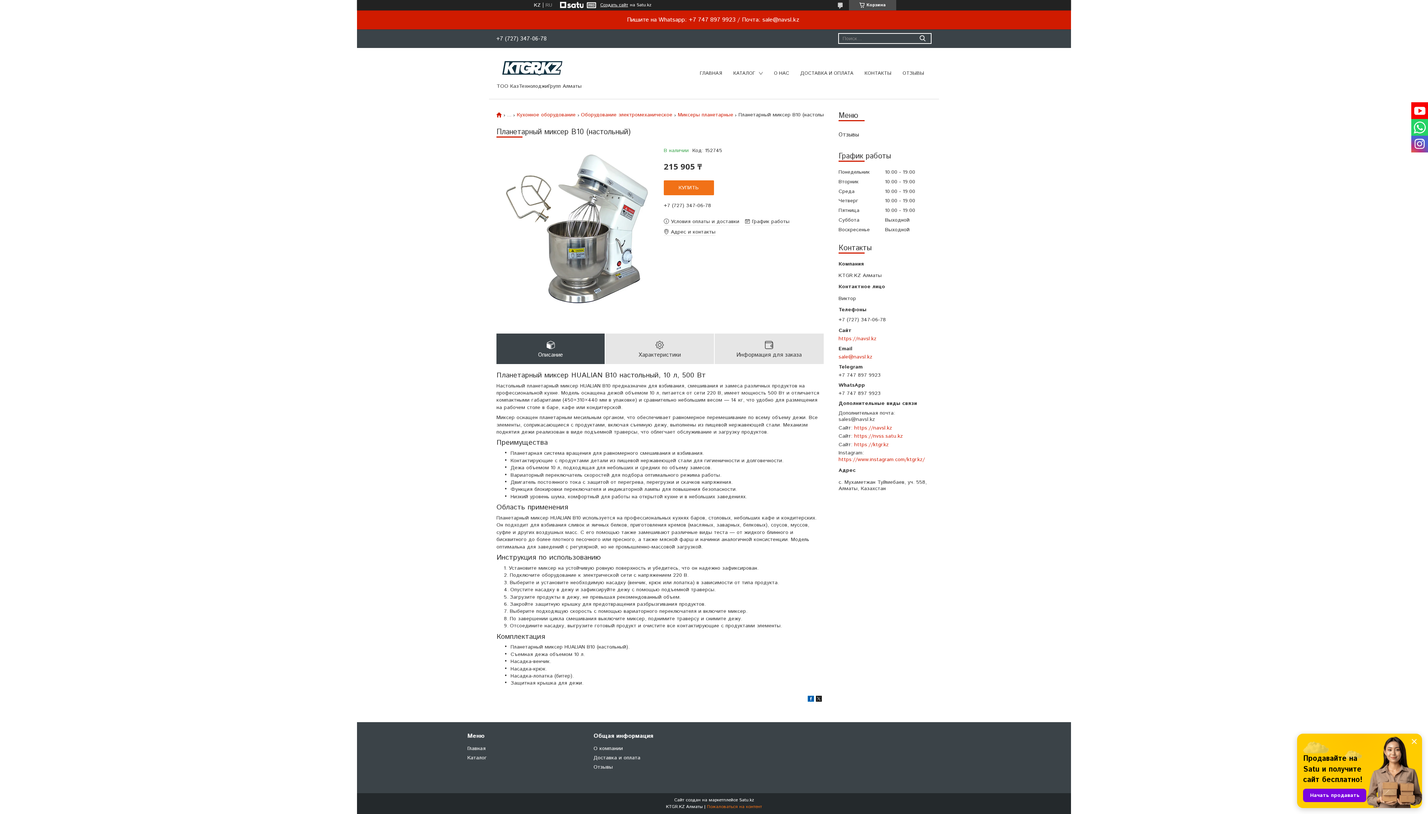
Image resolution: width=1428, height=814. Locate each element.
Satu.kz (746, 800)
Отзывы (913, 73)
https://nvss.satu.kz (878, 436)
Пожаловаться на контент (734, 807)
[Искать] (922, 38)
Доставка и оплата (826, 73)
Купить (689, 188)
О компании (608, 748)
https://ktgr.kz (871, 444)
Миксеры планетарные (705, 115)
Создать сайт (614, 5)
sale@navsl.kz (855, 356)
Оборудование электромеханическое (626, 115)
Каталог (744, 73)
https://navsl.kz (858, 338)
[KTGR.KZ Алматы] (532, 68)
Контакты (878, 73)
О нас (781, 73)
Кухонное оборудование (546, 115)
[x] (819, 700)
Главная (711, 73)
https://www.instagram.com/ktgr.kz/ (882, 459)
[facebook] (811, 700)
